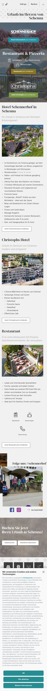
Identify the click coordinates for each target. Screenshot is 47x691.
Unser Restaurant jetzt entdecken (16, 445)
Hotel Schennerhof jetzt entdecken (17, 229)
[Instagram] (19, 510)
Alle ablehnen (23, 679)
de (43, 4)
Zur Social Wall (37, 510)
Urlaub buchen (9, 542)
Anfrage (23, 4)
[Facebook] (12, 510)
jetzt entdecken (23, 40)
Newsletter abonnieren (28, 542)
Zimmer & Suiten (24, 172)
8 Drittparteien (28, 578)
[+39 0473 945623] (6, 4)
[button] (43, 572)
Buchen (34, 4)
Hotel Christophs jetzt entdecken (16, 320)
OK (23, 673)
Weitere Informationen (23, 685)
